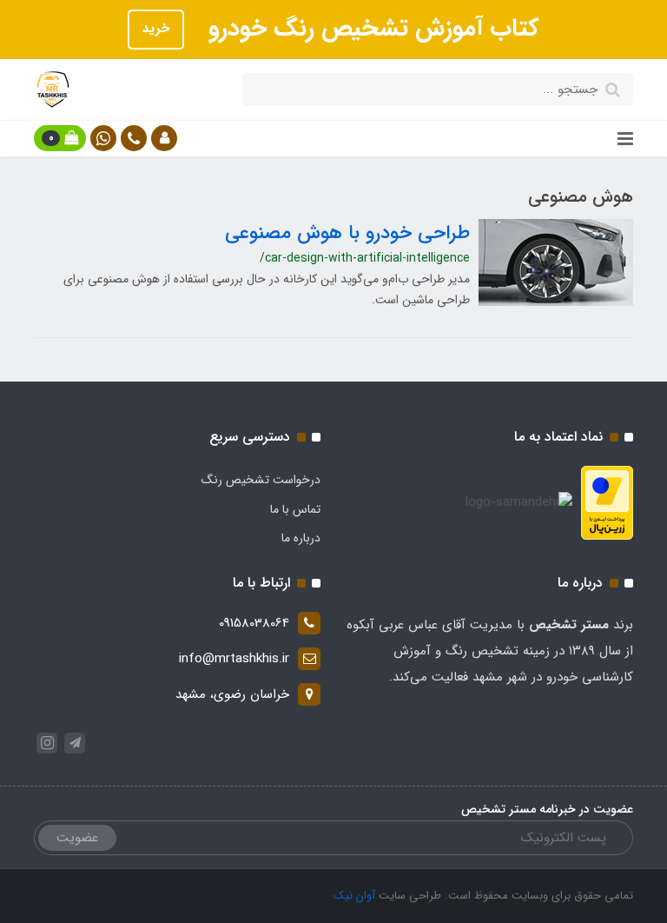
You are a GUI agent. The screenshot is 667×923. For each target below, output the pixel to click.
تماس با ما (295, 509)
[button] (164, 138)
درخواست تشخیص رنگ (260, 479)
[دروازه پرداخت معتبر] (607, 502)
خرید (155, 28)
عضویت (77, 837)
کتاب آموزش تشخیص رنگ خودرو (370, 29)
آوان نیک (354, 895)
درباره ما (300, 538)
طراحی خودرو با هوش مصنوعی (347, 233)
